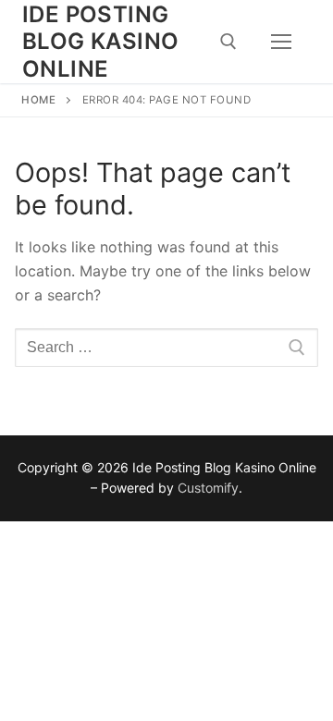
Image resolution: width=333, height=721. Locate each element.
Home (38, 99)
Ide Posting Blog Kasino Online (100, 41)
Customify (208, 487)
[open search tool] (228, 41)
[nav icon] (281, 41)
